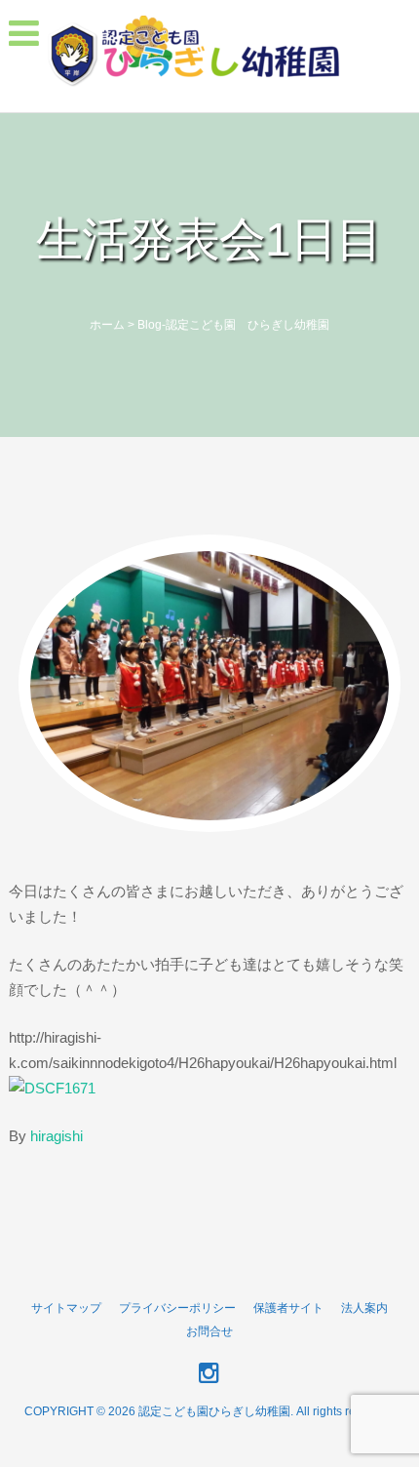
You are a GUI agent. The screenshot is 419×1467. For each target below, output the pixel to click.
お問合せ (209, 1331)
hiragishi (56, 1136)
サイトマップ (66, 1308)
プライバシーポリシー (177, 1308)
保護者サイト (288, 1308)
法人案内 (364, 1308)
